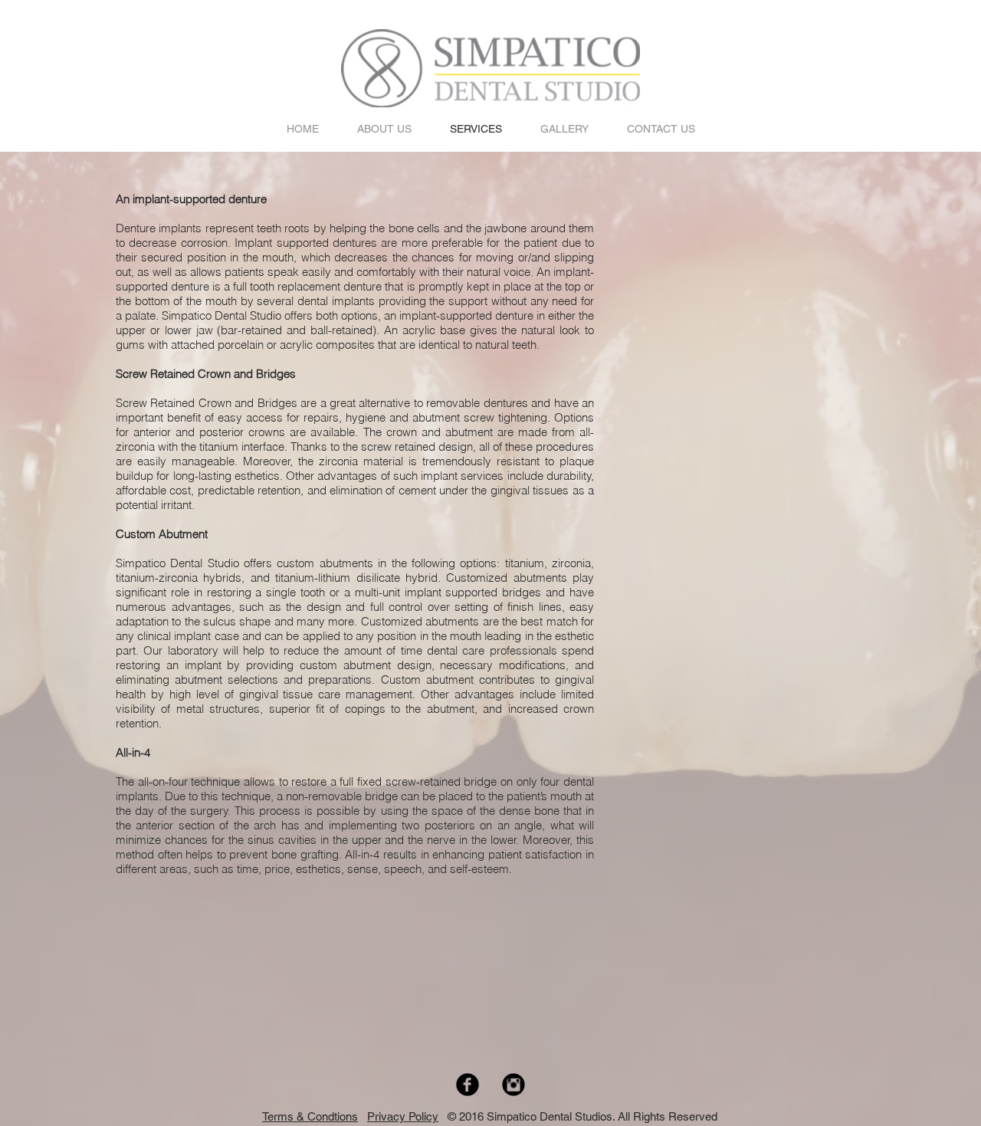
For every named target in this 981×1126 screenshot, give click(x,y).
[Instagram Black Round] (513, 1084)
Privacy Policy (402, 1116)
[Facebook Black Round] (467, 1084)
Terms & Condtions (310, 1116)
